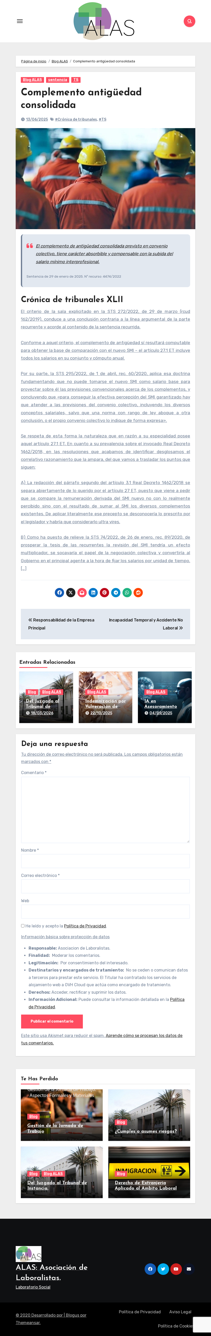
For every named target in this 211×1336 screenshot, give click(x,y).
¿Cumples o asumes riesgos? (146, 1131)
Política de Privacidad (85, 926)
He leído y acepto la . (65, 926)
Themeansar (28, 1322)
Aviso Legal (180, 1311)
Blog (32, 692)
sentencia (57, 80)
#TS (102, 119)
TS (75, 80)
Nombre (30, 850)
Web (25, 900)
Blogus (72, 1315)
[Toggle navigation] (20, 21)
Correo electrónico (40, 875)
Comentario (34, 772)
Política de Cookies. (176, 1326)
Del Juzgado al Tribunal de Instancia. (42, 707)
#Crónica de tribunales (76, 119)
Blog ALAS (32, 80)
